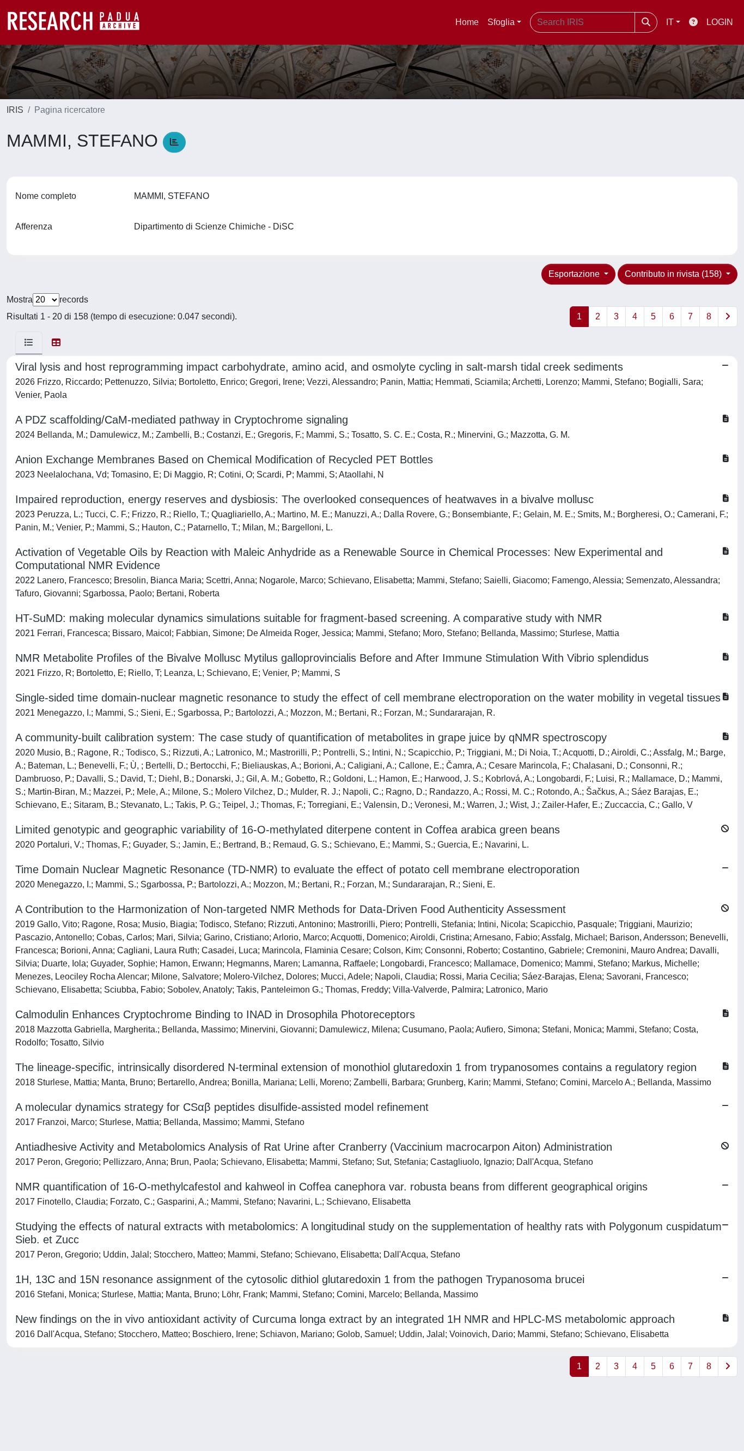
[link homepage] (79, 22)
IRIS (15, 109)
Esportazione (575, 274)
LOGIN (719, 22)
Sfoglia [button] (501, 22)
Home (467, 22)
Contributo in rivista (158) (674, 274)
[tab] (28, 342)
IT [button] (670, 22)
